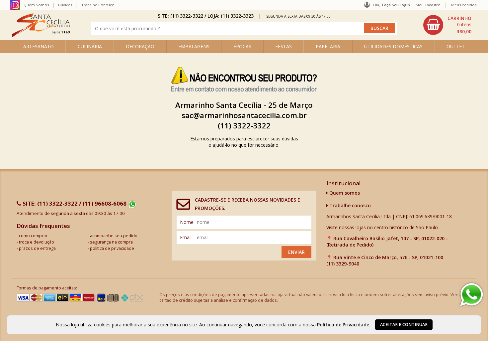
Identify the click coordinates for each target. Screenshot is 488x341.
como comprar (33, 236)
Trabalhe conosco (349, 205)
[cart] (448, 25)
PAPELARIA (328, 46)
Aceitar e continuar (404, 324)
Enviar (296, 252)
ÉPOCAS (242, 46)
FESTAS (283, 46)
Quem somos (344, 193)
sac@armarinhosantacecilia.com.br (244, 115)
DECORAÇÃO (140, 46)
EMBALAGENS (193, 46)
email (186, 237)
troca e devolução (36, 242)
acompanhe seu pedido (113, 236)
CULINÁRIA (90, 46)
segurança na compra (111, 242)
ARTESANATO (38, 46)
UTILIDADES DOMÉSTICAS (393, 46)
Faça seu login (396, 4)
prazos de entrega (37, 248)
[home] (41, 35)
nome (187, 222)
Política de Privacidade (343, 324)
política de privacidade (112, 248)
